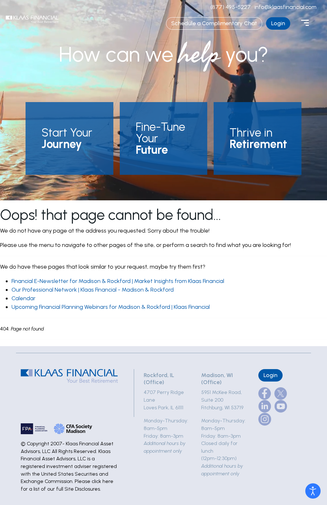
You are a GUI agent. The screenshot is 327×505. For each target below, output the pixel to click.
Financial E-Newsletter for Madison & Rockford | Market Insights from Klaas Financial (117, 281)
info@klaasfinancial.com (285, 7)
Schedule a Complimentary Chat (214, 23)
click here (102, 481)
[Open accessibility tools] (313, 491)
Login (278, 23)
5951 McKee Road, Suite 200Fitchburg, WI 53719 (222, 399)
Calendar (23, 298)
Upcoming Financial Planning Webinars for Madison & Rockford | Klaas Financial (110, 306)
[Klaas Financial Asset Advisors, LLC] (32, 19)
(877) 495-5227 (230, 7)
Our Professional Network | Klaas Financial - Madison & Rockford (92, 289)
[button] (69, 138)
